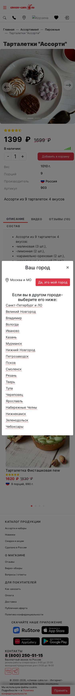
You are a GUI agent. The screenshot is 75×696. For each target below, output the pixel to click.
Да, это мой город (52, 282)
